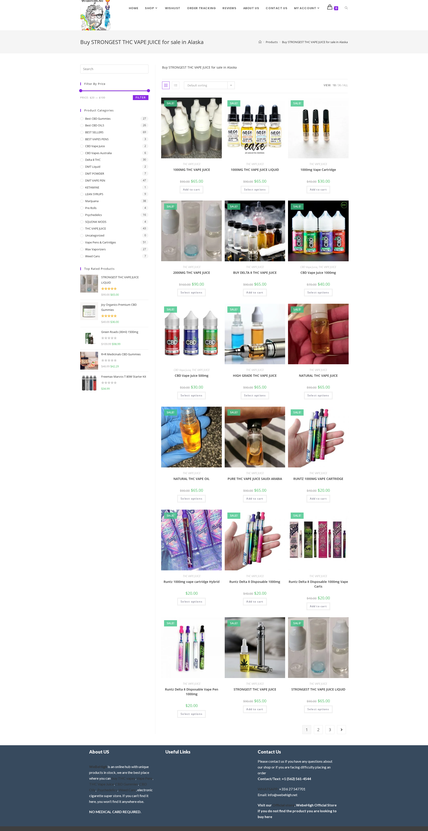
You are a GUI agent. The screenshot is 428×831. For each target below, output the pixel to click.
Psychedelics (93, 215)
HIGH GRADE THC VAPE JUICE (255, 375)
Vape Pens (144, 778)
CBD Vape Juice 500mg (191, 375)
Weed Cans (92, 256)
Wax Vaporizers (95, 249)
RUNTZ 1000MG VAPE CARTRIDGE (318, 479)
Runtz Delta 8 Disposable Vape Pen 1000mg (191, 691)
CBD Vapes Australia (98, 153)
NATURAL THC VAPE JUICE (318, 375)
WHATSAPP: (268, 789)
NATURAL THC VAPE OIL (191, 479)
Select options (255, 189)
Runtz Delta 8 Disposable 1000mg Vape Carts (318, 584)
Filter (141, 97)
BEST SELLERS (94, 132)
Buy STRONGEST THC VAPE (182, 67)
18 (334, 85)
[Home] (260, 42)
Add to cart (191, 189)
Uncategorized (94, 235)
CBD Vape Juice (308, 267)
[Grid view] (166, 85)
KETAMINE (92, 187)
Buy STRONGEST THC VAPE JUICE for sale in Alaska (315, 42)
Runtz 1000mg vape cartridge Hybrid (192, 582)
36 (339, 85)
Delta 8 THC (93, 160)
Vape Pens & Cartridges (100, 242)
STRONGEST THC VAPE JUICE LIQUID (318, 689)
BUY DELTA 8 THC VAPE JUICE (255, 272)
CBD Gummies (126, 784)
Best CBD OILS (94, 125)
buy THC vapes (123, 778)
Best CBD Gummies (98, 119)
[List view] (175, 85)
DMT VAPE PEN (95, 180)
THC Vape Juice (101, 784)
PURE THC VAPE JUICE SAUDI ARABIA (255, 479)
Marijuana (92, 201)
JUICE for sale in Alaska (220, 67)
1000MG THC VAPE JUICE (191, 169)
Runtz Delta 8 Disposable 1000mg (254, 582)
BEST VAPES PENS (97, 139)
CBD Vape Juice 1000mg (318, 272)
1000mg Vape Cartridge (318, 169)
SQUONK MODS (95, 222)
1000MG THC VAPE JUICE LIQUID (255, 169)
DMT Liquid (92, 167)
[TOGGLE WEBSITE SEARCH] (346, 8)
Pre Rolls (91, 208)
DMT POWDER (94, 174)
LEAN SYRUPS (94, 194)
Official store (283, 805)
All (345, 85)
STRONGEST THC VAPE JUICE (255, 689)
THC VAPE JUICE (191, 164)
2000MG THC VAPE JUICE (191, 272)
